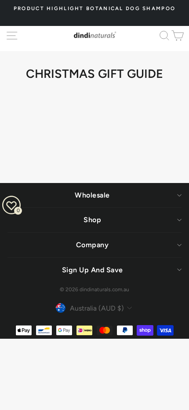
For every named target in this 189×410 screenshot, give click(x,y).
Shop (92, 220)
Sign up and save (92, 270)
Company (92, 245)
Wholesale (92, 195)
